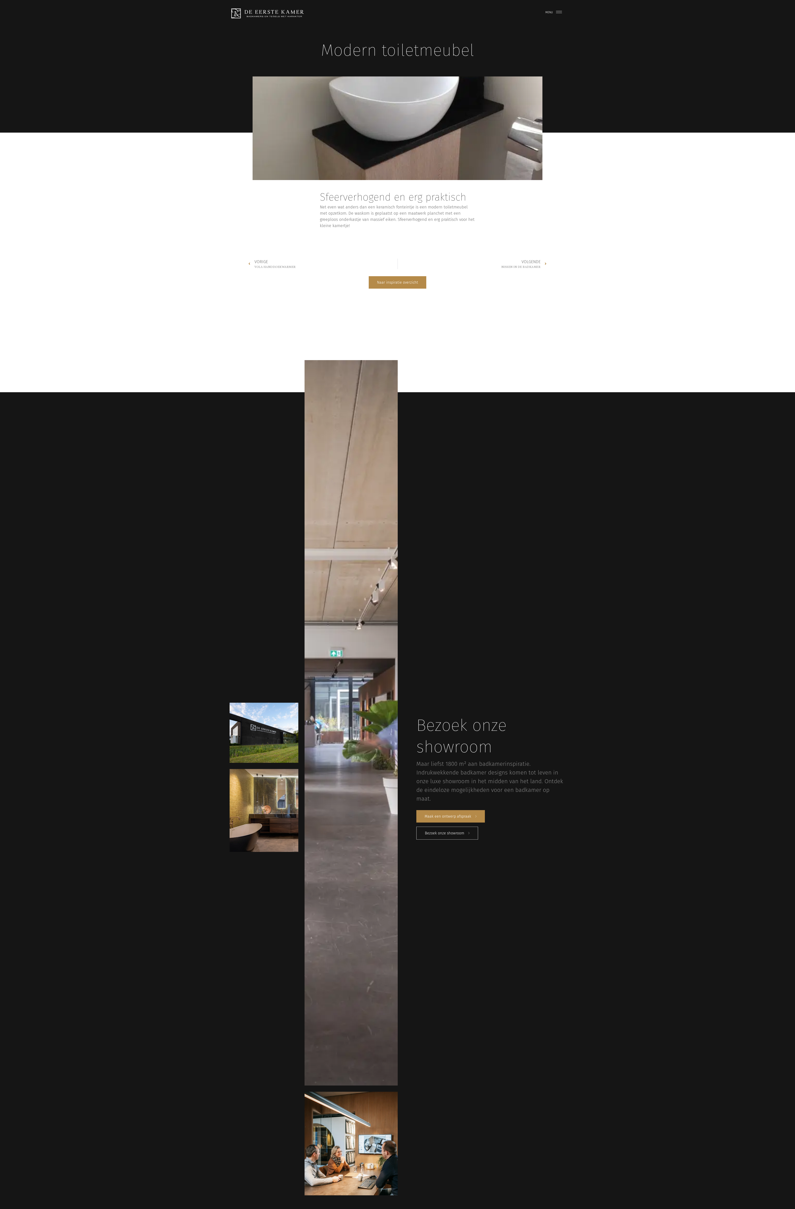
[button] (397, 282)
